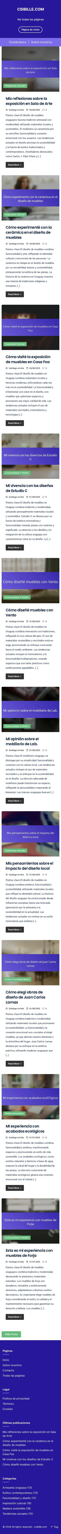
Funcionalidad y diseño (17, 473)
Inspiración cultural (15, 215)
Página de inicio (30, 29)
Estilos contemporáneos (17, 979)
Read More (14, 165)
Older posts (11, 1334)
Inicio (6, 1360)
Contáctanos (17, 42)
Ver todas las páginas (30, 19)
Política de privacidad (16, 1398)
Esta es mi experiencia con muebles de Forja (29, 1253)
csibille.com (30, 9)
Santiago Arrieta (16, 110)
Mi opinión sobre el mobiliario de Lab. (22, 741)
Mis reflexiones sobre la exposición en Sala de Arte (29, 101)
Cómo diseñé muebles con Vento (23, 1464)
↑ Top (54, 1526)
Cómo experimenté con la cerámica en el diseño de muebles (29, 232)
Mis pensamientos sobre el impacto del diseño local (29, 866)
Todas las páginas (14, 1375)
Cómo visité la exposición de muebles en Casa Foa (28, 359)
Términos (8, 1403)
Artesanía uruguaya (15, 1487)
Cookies (8, 1409)
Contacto (8, 1370)
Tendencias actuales (15, 86)
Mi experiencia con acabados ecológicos (25, 1129)
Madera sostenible (14, 1113)
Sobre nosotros (41, 42)
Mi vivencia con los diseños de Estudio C (28, 1459)
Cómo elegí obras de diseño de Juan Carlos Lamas (25, 997)
